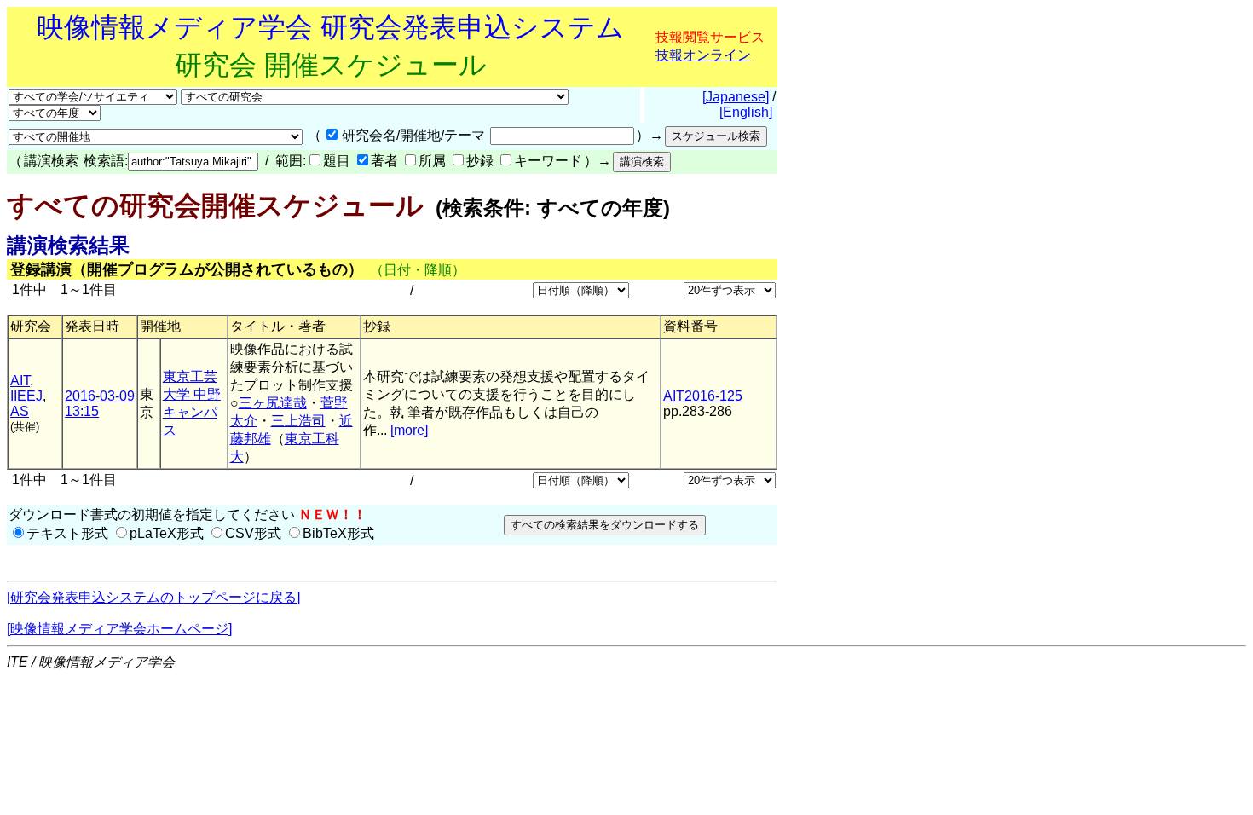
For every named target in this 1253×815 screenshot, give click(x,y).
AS (19, 411)
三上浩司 (298, 420)
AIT (20, 380)
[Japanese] (735, 97)
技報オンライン (703, 55)
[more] (409, 430)
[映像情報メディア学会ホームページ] (119, 628)
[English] (745, 112)
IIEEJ (26, 396)
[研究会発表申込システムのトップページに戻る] (153, 597)
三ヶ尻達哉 (273, 403)
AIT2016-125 (702, 396)
